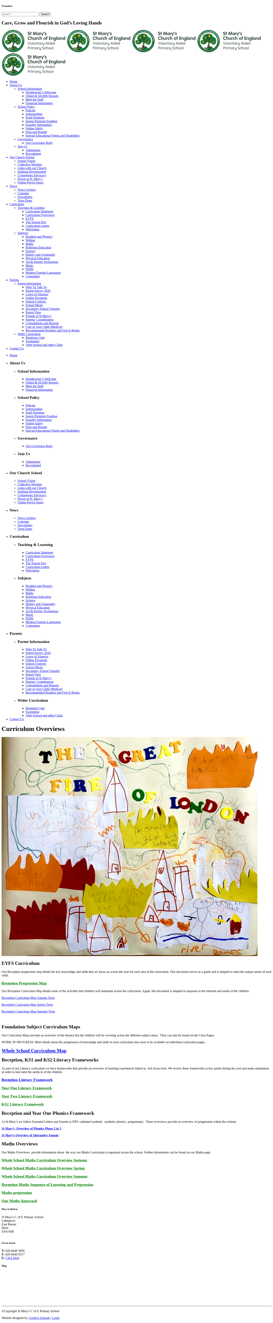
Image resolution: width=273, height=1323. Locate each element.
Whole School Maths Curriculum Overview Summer (45, 1176)
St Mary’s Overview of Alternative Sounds (30, 1135)
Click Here (12, 1258)
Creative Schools (39, 1318)
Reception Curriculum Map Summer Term (28, 1011)
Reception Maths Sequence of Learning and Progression (47, 1185)
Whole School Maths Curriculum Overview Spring (43, 1168)
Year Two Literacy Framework (27, 1096)
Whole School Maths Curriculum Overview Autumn (44, 1160)
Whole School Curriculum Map (34, 1050)
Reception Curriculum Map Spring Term (27, 1004)
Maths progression (17, 1193)
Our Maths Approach (19, 1201)
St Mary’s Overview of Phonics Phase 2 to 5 (31, 1128)
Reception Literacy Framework (27, 1080)
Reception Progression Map (24, 983)
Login (56, 1318)
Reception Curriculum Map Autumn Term (28, 998)
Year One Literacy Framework (27, 1088)
